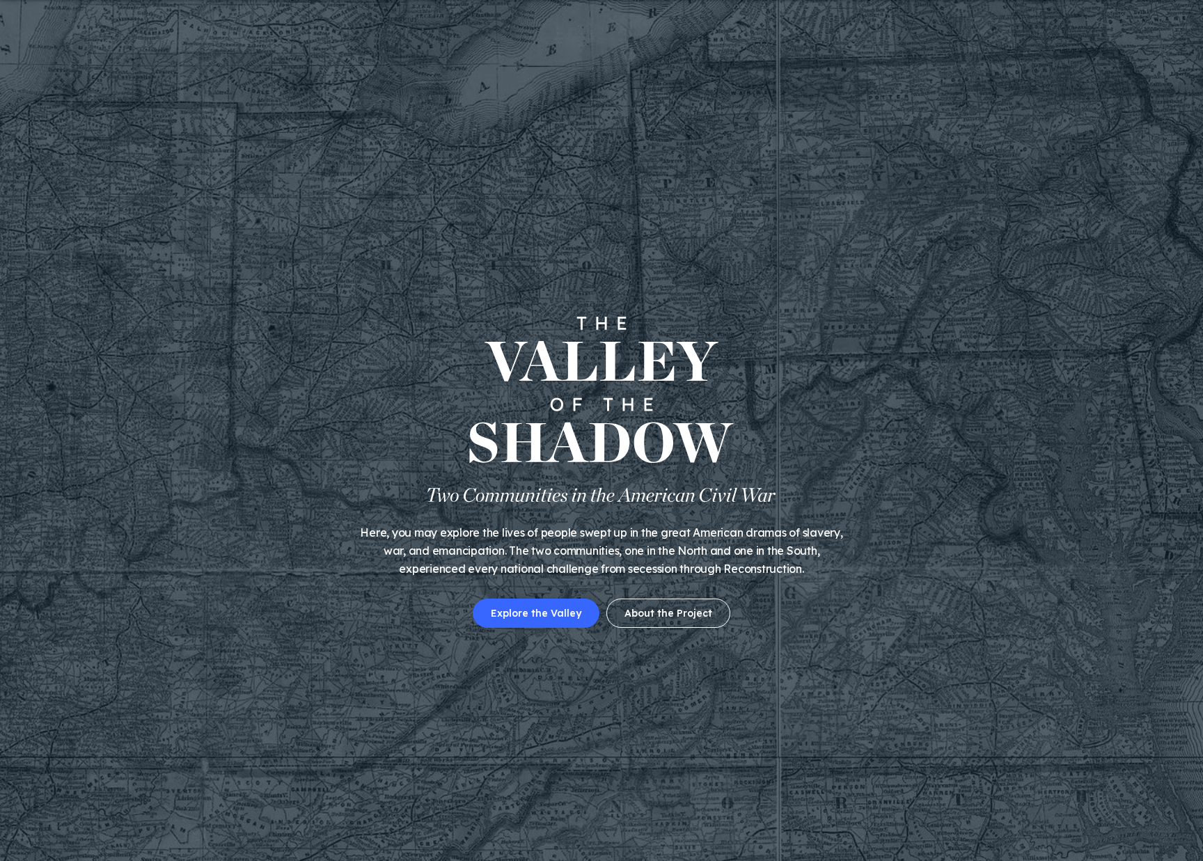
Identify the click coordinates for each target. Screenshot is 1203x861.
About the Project (668, 613)
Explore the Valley (536, 613)
